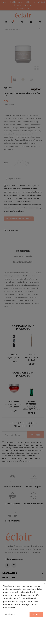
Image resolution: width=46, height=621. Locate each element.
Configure (10, 614)
